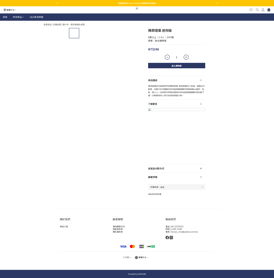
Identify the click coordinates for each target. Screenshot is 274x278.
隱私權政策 (118, 231)
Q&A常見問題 (36, 16)
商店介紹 (64, 226)
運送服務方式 (119, 226)
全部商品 (48, 24)
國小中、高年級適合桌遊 (74, 24)
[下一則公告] (217, 3)
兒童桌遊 (57, 24)
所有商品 (17, 16)
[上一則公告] (57, 3)
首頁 (5, 16)
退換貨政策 (118, 229)
